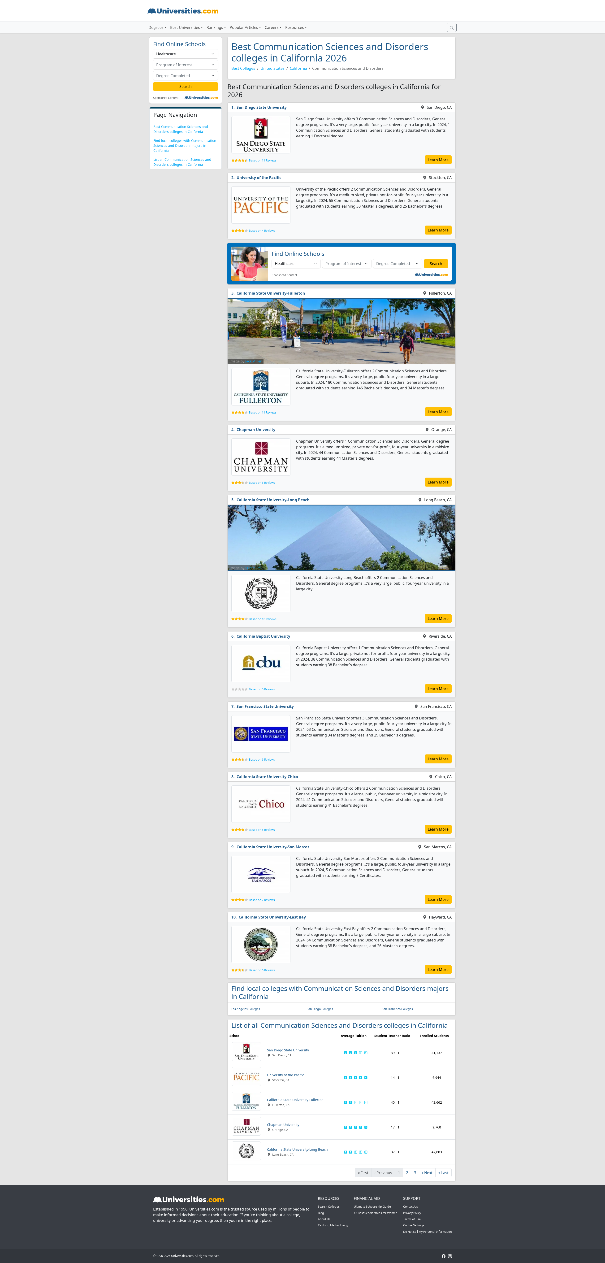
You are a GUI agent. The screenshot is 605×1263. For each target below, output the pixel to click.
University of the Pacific (259, 177)
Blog (321, 1213)
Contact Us (410, 1207)
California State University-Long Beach (273, 499)
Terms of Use (412, 1219)
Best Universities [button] (185, 27)
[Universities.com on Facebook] (443, 1256)
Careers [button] (272, 27)
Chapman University (256, 429)
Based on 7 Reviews (262, 900)
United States (272, 68)
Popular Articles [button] (244, 27)
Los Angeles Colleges (245, 1009)
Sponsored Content (165, 98)
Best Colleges (243, 68)
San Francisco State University (265, 706)
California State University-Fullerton (271, 293)
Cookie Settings (413, 1225)
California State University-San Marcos (273, 846)
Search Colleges (329, 1207)
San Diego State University (262, 107)
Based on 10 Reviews (263, 619)
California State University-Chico (267, 776)
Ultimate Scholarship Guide (372, 1207)
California (298, 68)
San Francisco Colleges (397, 1009)
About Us (324, 1219)
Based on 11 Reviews (263, 160)
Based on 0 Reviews (262, 689)
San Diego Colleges (320, 1009)
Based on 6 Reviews (262, 483)
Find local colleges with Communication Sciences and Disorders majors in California (184, 145)
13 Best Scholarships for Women (376, 1213)
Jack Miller (253, 361)
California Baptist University (263, 636)
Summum (253, 568)
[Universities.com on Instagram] (450, 1256)
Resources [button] (294, 27)
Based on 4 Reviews (262, 231)
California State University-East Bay (272, 917)
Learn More (438, 159)
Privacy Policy (412, 1213)
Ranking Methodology (333, 1225)
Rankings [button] (215, 27)
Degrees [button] (156, 27)
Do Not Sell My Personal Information (427, 1232)
